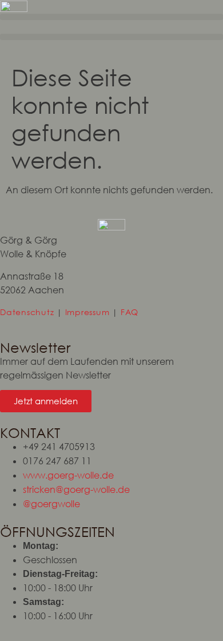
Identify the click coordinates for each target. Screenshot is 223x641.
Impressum (87, 312)
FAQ (129, 312)
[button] (111, 17)
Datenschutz (27, 312)
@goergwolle (51, 503)
